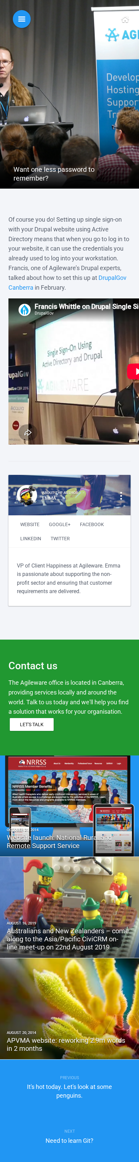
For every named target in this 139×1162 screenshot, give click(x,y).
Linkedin (30, 538)
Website (29, 524)
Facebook (92, 524)
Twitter (60, 538)
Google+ (60, 524)
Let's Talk (32, 724)
